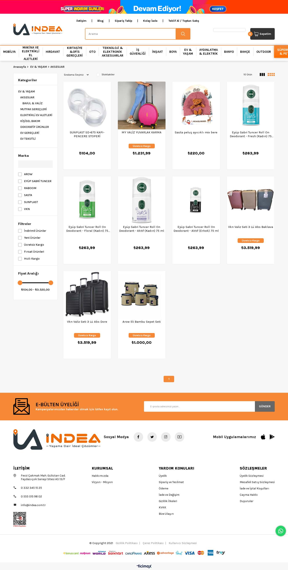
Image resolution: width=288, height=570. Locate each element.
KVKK (162, 507)
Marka (23, 156)
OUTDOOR (263, 52)
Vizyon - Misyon (102, 482)
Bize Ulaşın (166, 514)
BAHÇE (245, 52)
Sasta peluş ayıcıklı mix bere (196, 132)
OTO (92, 52)
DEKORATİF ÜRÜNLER (34, 127)
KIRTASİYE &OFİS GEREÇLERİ (74, 51)
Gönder (265, 406)
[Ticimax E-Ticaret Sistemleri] (144, 567)
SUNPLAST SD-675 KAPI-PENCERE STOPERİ (87, 134)
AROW (28, 174)
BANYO (229, 52)
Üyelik (163, 476)
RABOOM (30, 188)
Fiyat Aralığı (28, 273)
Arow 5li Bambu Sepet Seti (141, 322)
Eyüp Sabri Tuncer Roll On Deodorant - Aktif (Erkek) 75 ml (196, 229)
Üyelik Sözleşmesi (252, 476)
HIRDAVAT (53, 52)
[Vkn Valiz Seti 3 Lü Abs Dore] (87, 295)
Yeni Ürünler (32, 238)
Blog (100, 21)
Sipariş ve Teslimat (171, 482)
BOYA (173, 52)
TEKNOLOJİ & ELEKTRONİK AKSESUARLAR (112, 51)
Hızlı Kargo (32, 258)
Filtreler (24, 224)
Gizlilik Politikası (127, 543)
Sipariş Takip (123, 21)
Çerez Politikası (153, 543)
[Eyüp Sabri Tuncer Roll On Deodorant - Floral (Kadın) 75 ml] (87, 200)
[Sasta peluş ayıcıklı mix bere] (196, 105)
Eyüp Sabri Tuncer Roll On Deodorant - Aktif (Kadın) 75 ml (141, 229)
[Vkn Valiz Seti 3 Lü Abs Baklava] (251, 200)
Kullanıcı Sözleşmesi (183, 543)
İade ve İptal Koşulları (254, 488)
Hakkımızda (100, 476)
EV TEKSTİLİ (28, 139)
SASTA (28, 195)
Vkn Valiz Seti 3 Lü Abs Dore (87, 322)
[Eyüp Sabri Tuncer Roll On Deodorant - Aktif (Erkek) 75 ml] (196, 200)
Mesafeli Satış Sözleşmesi (257, 482)
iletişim (81, 21)
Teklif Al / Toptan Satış (183, 21)
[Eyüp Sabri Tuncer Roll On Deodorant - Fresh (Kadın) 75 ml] (251, 105)
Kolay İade (150, 21)
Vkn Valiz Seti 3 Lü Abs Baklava (250, 227)
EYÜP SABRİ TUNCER (37, 181)
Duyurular (246, 501)
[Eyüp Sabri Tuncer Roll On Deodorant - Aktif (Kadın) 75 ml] (142, 200)
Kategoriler (27, 80)
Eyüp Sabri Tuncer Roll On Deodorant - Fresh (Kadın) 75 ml (251, 134)
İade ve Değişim (169, 495)
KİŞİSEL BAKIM (30, 121)
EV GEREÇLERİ (29, 133)
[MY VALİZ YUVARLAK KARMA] (142, 105)
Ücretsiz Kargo (34, 244)
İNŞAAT (157, 52)
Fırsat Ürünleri (34, 251)
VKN (27, 209)
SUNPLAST (31, 202)
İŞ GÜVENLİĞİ (138, 52)
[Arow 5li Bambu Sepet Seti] (142, 295)
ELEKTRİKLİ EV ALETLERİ (36, 115)
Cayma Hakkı (249, 495)
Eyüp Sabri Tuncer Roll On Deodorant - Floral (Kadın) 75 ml (87, 229)
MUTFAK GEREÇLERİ (33, 109)
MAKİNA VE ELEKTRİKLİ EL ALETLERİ (30, 53)
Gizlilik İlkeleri (168, 501)
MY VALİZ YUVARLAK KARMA (141, 132)
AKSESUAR (27, 97)
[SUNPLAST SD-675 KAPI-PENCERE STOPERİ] (87, 105)
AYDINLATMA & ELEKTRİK (208, 52)
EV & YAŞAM (188, 52)
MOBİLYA (9, 52)
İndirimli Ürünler (35, 231)
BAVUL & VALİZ (32, 103)
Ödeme (163, 488)
